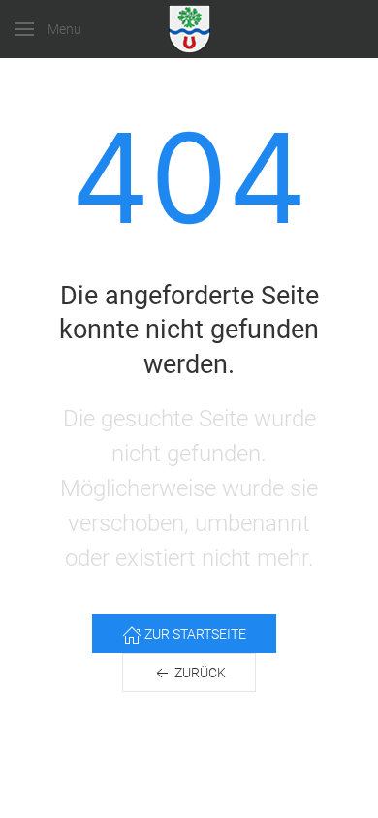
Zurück (199, 672)
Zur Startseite (194, 634)
